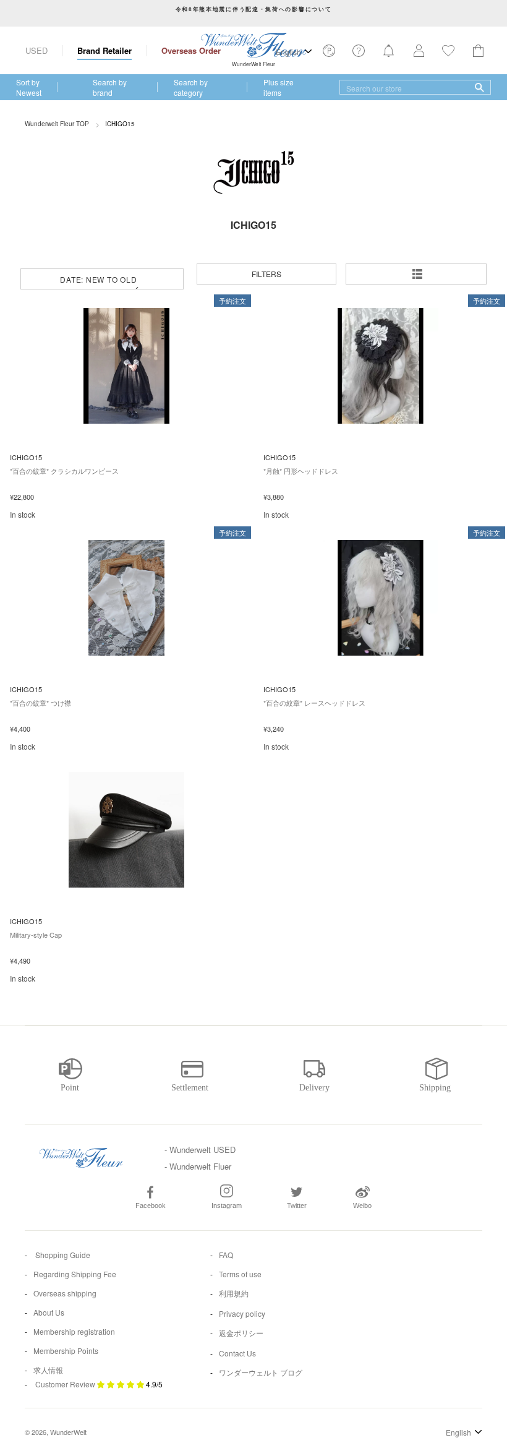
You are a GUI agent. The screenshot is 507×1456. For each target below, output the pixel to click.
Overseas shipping (64, 1293)
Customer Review (65, 1384)
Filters (266, 273)
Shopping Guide (61, 1254)
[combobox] (415, 87)
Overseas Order (191, 50)
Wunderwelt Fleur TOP (57, 123)
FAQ (226, 1254)
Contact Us (237, 1353)
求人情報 (48, 1369)
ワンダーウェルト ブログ (260, 1372)
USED (36, 50)
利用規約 (234, 1293)
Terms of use (240, 1274)
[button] (417, 274)
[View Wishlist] (329, 54)
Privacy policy (242, 1313)
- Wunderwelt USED (200, 1149)
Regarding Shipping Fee (74, 1274)
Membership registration (74, 1331)
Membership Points (65, 1350)
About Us (48, 1312)
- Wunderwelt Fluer (197, 1166)
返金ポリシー (241, 1332)
